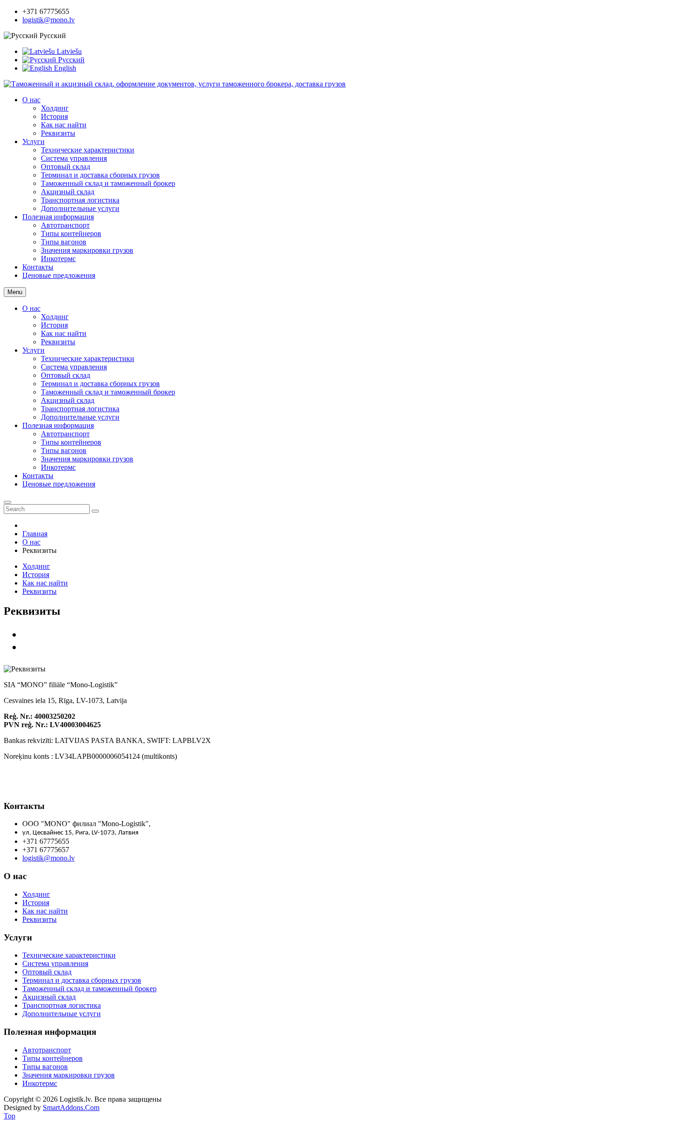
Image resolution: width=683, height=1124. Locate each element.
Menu (14, 292)
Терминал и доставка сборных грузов (100, 384)
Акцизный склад (67, 400)
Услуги (33, 350)
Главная (34, 534)
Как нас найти (63, 333)
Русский (70, 60)
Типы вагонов (63, 450)
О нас (31, 308)
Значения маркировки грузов (87, 459)
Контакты (37, 476)
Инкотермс (58, 467)
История (54, 325)
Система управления (74, 367)
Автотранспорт (65, 434)
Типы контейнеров (71, 442)
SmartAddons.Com (71, 1107)
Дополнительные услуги (80, 417)
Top (9, 1116)
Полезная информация (58, 425)
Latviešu (68, 51)
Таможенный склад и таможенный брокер (108, 392)
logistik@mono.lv (48, 20)
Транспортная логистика (80, 409)
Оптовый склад (65, 375)
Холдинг (55, 317)
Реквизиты (58, 342)
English (64, 68)
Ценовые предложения (58, 484)
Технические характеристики (87, 358)
